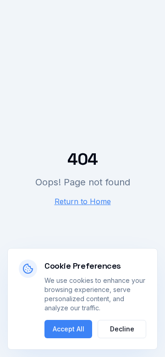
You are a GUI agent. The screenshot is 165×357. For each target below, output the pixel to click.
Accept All (68, 329)
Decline (122, 329)
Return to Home (83, 201)
